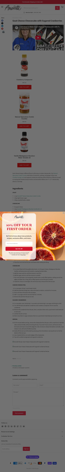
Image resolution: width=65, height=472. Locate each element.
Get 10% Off (19, 249)
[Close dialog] (63, 213)
